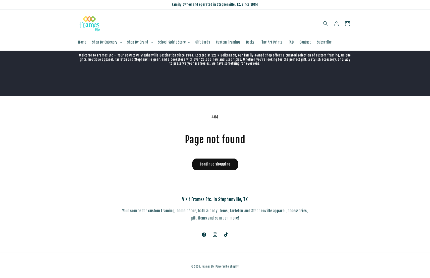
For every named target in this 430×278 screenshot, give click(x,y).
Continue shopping (215, 164)
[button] (106, 42)
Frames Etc (208, 266)
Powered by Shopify (227, 266)
